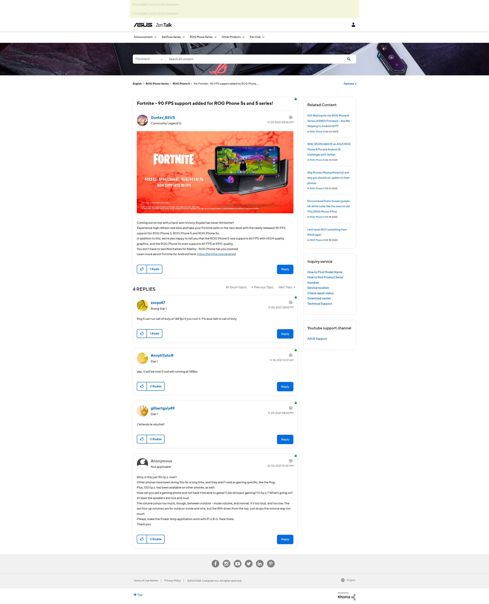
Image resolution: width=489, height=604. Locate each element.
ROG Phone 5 (181, 83)
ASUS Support (317, 339)
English (137, 83)
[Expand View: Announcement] (155, 37)
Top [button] (139, 595)
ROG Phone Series (157, 83)
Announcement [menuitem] (143, 37)
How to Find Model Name (324, 272)
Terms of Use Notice (146, 580)
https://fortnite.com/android (216, 254)
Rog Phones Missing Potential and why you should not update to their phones (328, 178)
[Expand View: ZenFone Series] (183, 37)
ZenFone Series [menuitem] (171, 37)
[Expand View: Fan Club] (263, 37)
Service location (318, 288)
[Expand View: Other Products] (243, 37)
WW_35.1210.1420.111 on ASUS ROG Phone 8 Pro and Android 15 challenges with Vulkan (329, 149)
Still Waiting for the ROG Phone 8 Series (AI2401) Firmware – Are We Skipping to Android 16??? (328, 121)
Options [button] (349, 83)
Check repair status (320, 293)
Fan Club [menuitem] (255, 37)
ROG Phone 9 (317, 188)
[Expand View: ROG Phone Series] (215, 37)
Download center (319, 298)
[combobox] (260, 59)
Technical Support (319, 304)
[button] (142, 269)
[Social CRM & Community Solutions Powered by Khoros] (346, 596)
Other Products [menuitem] (231, 37)
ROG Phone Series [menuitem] (201, 37)
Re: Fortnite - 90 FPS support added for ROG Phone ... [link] (226, 83)
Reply (285, 269)
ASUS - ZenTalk (153, 25)
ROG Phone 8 (317, 131)
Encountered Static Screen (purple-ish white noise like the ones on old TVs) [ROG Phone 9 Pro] (329, 206)
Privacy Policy (172, 580)
